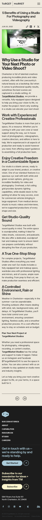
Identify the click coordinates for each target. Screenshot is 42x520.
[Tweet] (38, 26)
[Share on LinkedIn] (31, 26)
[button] (38, 4)
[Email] (27, 26)
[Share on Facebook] (34, 26)
